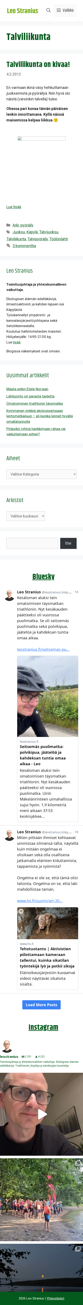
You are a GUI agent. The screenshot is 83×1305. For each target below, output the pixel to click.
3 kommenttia (24, 246)
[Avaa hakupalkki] (48, 10)
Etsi (68, 543)
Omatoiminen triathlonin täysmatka (34, 403)
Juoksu (19, 232)
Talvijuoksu (48, 232)
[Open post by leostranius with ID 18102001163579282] (41, 1199)
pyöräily (26, 225)
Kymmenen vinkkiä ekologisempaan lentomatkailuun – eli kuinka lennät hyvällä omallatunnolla (39, 416)
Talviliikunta (16, 239)
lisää (16, 342)
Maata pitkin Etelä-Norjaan (27, 389)
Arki (16, 225)
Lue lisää (13, 207)
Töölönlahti (58, 239)
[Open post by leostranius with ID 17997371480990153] (41, 1114)
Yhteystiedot (55, 1298)
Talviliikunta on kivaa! (38, 65)
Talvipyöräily (37, 239)
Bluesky (43, 577)
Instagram (43, 1027)
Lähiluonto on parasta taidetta (30, 396)
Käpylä (32, 232)
